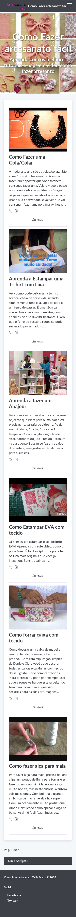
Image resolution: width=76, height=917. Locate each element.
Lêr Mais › (38, 220)
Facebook (14, 895)
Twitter (12, 900)
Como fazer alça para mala (37, 766)
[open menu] (69, 6)
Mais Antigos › (18, 860)
